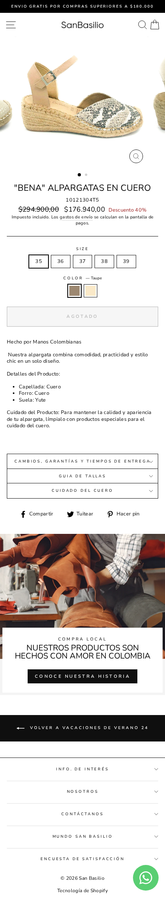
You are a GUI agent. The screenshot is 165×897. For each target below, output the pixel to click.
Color (82, 278)
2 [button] (87, 176)
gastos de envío (76, 217)
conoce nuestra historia (82, 676)
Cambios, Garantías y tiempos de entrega (82, 461)
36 (60, 261)
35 (38, 261)
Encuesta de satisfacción (82, 858)
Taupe (74, 291)
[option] (82, 6)
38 (104, 261)
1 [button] (80, 175)
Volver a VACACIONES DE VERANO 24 (88, 728)
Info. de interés (82, 769)
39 (126, 261)
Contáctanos (82, 813)
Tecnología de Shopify (82, 890)
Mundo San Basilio (82, 836)
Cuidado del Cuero (82, 490)
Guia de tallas (82, 476)
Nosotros (83, 791)
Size (82, 248)
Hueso (90, 291)
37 (82, 261)
